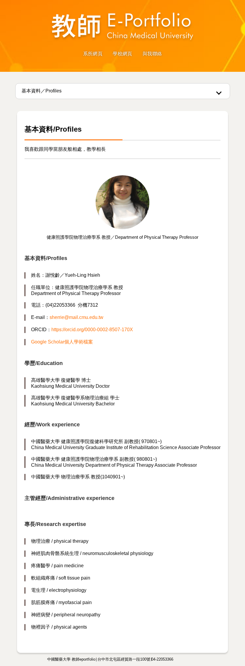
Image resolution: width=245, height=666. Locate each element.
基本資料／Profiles (42, 90)
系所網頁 (92, 53)
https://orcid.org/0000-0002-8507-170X (92, 329)
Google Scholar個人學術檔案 (62, 341)
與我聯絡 (152, 53)
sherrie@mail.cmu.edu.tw (76, 317)
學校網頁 (122, 53)
